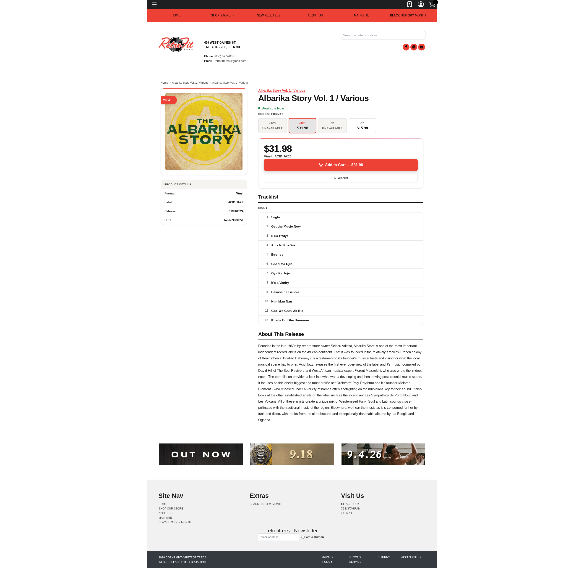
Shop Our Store (171, 508)
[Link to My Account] (421, 5)
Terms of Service (355, 559)
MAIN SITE (361, 15)
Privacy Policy (327, 559)
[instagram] (414, 47)
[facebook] (406, 47)
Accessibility (411, 557)
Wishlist (343, 178)
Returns (383, 557)
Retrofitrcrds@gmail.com (230, 61)
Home (164, 82)
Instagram (352, 508)
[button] (222, 15)
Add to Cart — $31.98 (344, 165)
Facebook (351, 504)
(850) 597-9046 (224, 56)
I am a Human (314, 537)
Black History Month (408, 15)
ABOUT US (315, 15)
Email (348, 513)
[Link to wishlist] (410, 5)
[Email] (421, 47)
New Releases (269, 15)
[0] (432, 5)
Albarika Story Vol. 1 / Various (190, 82)
